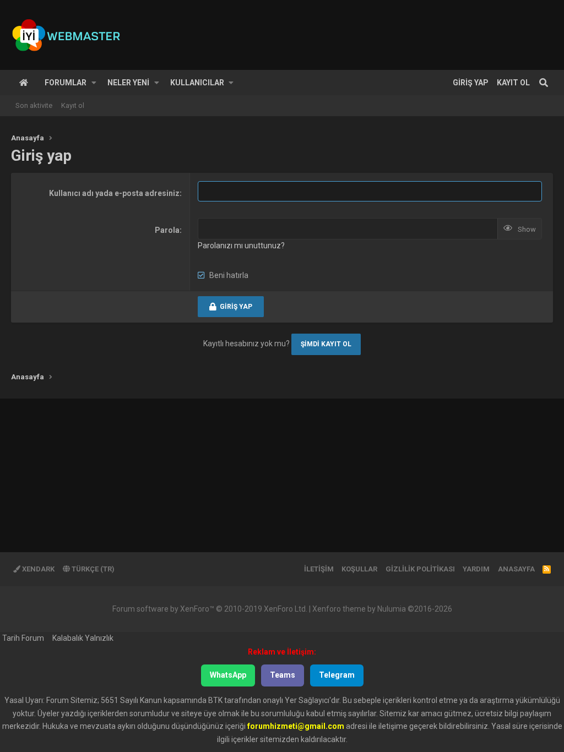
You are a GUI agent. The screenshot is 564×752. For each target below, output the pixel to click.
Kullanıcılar (197, 82)
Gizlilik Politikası (420, 569)
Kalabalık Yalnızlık (82, 638)
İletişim (319, 569)
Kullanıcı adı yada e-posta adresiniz (114, 193)
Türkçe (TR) (92, 569)
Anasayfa (23, 82)
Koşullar (359, 569)
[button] (94, 82)
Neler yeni (128, 82)
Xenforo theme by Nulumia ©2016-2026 (382, 608)
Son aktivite (33, 105)
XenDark (37, 569)
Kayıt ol (72, 105)
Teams (282, 675)
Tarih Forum (23, 638)
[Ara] (543, 82)
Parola (167, 230)
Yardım (476, 569)
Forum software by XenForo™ (209, 608)
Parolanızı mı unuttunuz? (241, 245)
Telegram (337, 675)
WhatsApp (228, 675)
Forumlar (65, 82)
